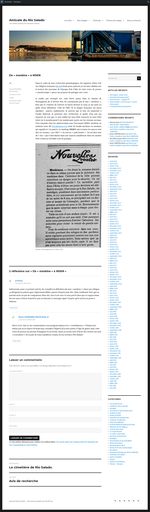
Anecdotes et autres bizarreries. (121, 411)
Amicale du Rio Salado (27, 20)
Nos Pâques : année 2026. (119, 95)
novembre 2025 (115, 171)
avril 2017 (113, 367)
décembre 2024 (115, 187)
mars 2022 (113, 245)
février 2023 (114, 221)
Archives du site (115, 413)
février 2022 (114, 247)
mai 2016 (113, 388)
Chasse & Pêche (115, 415)
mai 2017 (113, 365)
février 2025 (114, 184)
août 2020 (113, 286)
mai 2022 (113, 240)
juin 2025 (113, 177)
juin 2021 (113, 263)
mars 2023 (113, 219)
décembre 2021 (115, 251)
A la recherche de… (116, 404)
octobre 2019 (114, 305)
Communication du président (120, 106)
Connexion (8, 2)
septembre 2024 (116, 189)
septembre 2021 (115, 256)
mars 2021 (113, 270)
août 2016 (113, 381)
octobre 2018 (114, 328)
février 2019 (114, 319)
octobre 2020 (114, 282)
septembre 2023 (116, 210)
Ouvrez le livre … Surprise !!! (119, 100)
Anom (58, 86)
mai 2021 (113, 265)
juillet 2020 (114, 288)
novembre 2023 (115, 205)
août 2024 (113, 191)
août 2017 (113, 360)
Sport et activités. (116, 457)
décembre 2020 (115, 277)
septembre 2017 (115, 358)
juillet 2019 (113, 309)
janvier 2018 (114, 349)
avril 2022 (113, 242)
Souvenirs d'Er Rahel (117, 455)
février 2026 (114, 166)
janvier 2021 (114, 275)
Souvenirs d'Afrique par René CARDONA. (124, 452)
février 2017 (114, 369)
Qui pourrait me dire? (117, 445)
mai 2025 (113, 180)
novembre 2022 (115, 228)
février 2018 (114, 346)
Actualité (113, 408)
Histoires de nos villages (118, 427)
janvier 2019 (114, 321)
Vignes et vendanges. (117, 462)
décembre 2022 (115, 226)
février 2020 (114, 298)
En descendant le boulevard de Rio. (122, 425)
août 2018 (113, 332)
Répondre (13, 308)
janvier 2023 (114, 224)
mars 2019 (113, 316)
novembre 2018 (115, 325)
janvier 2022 (114, 249)
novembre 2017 (115, 353)
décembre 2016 (115, 374)
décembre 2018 (115, 323)
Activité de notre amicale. (119, 406)
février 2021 (114, 272)
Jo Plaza (19, 281)
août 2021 (113, 258)
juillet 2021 (113, 261)
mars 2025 (113, 182)
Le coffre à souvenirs (117, 434)
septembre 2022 (116, 233)
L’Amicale (97, 20)
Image (11, 97)
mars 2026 (113, 164)
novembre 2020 (115, 279)
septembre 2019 (115, 307)
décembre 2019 (115, 302)
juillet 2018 (113, 335)
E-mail (12, 415)
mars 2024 (114, 198)
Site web (13, 426)
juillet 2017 (113, 362)
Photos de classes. (116, 443)
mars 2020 (114, 295)
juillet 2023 (114, 212)
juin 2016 (113, 386)
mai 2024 (113, 194)
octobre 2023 (114, 208)
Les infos (68, 20)
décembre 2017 (115, 351)
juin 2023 (113, 214)
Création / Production (117, 420)
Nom (12, 404)
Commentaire (16, 371)
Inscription (17, 2)
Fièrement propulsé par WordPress (40, 501)
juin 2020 (113, 291)
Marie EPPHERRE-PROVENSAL (32, 317)
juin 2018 (113, 337)
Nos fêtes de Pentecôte (118, 436)
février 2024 (114, 201)
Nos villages (82, 20)
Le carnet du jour (116, 432)
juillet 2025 (114, 175)
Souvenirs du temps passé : (119, 97)
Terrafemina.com (59, 126)
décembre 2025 (115, 168)
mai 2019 (113, 312)
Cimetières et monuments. (119, 418)
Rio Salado (113, 450)
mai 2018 (113, 339)
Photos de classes (114, 20)
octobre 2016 (114, 379)
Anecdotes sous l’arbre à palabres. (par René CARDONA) (124, 129)
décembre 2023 (115, 203)
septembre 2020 (116, 284)
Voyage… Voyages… (117, 464)
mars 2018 (113, 344)
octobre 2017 (114, 356)
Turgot (112, 459)
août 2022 (113, 235)
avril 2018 (113, 342)
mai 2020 (113, 293)
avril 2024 (113, 196)
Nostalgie (113, 438)
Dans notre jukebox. (117, 422)
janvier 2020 (114, 300)
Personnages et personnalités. (121, 441)
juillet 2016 (113, 383)
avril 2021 (113, 268)
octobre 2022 (114, 231)
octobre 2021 (114, 254)
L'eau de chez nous (116, 429)
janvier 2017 (114, 372)
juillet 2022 (114, 238)
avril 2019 (113, 314)
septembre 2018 (115, 330)
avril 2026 (113, 161)
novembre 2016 (115, 376)
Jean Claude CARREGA (118, 127)
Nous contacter (134, 20)
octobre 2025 (114, 173)
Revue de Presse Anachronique (121, 448)
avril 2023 (113, 217)
